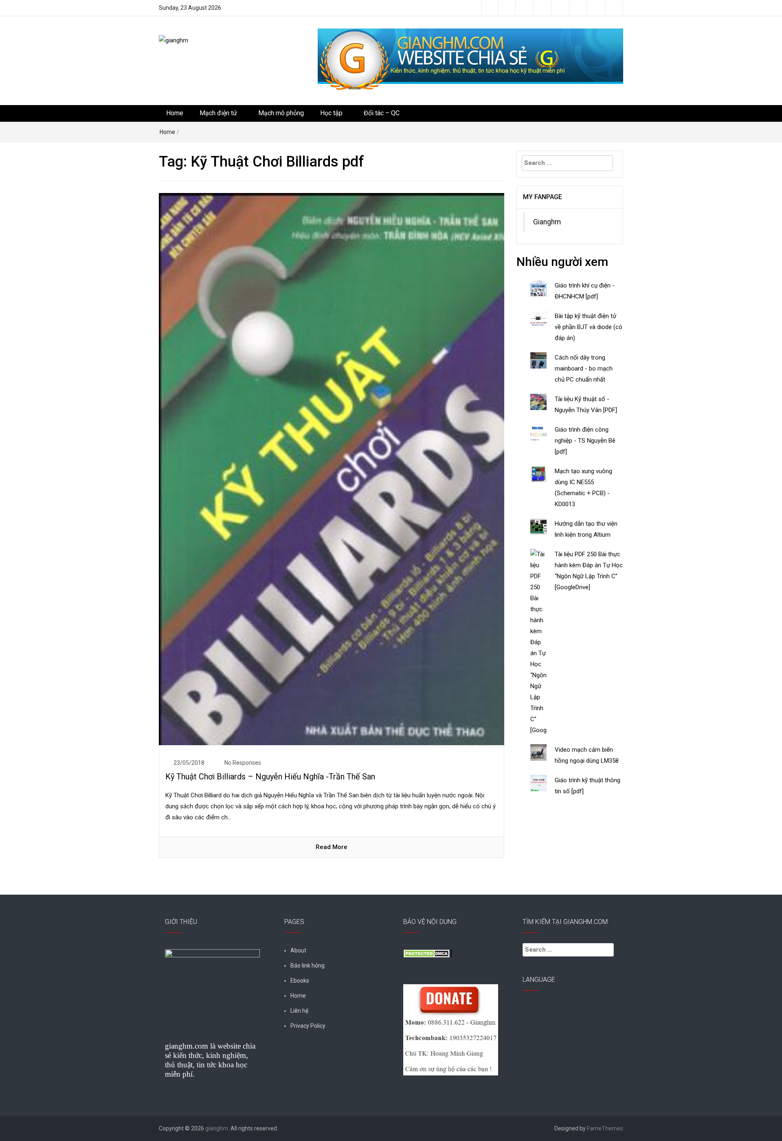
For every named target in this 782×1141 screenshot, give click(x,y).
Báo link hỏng (307, 965)
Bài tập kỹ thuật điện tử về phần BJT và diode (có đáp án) (588, 327)
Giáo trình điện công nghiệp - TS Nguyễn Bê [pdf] (585, 440)
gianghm (216, 1128)
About (298, 950)
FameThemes (605, 1128)
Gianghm (547, 222)
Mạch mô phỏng (281, 113)
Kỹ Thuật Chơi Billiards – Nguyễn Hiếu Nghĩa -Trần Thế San (270, 776)
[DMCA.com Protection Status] (427, 953)
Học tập (331, 113)
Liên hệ (299, 1010)
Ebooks (299, 980)
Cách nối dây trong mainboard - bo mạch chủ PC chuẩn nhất (584, 368)
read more (331, 847)
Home (174, 113)
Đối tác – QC (382, 113)
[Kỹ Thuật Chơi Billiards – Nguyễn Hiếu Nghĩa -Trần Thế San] (331, 468)
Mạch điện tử (218, 113)
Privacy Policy (307, 1026)
